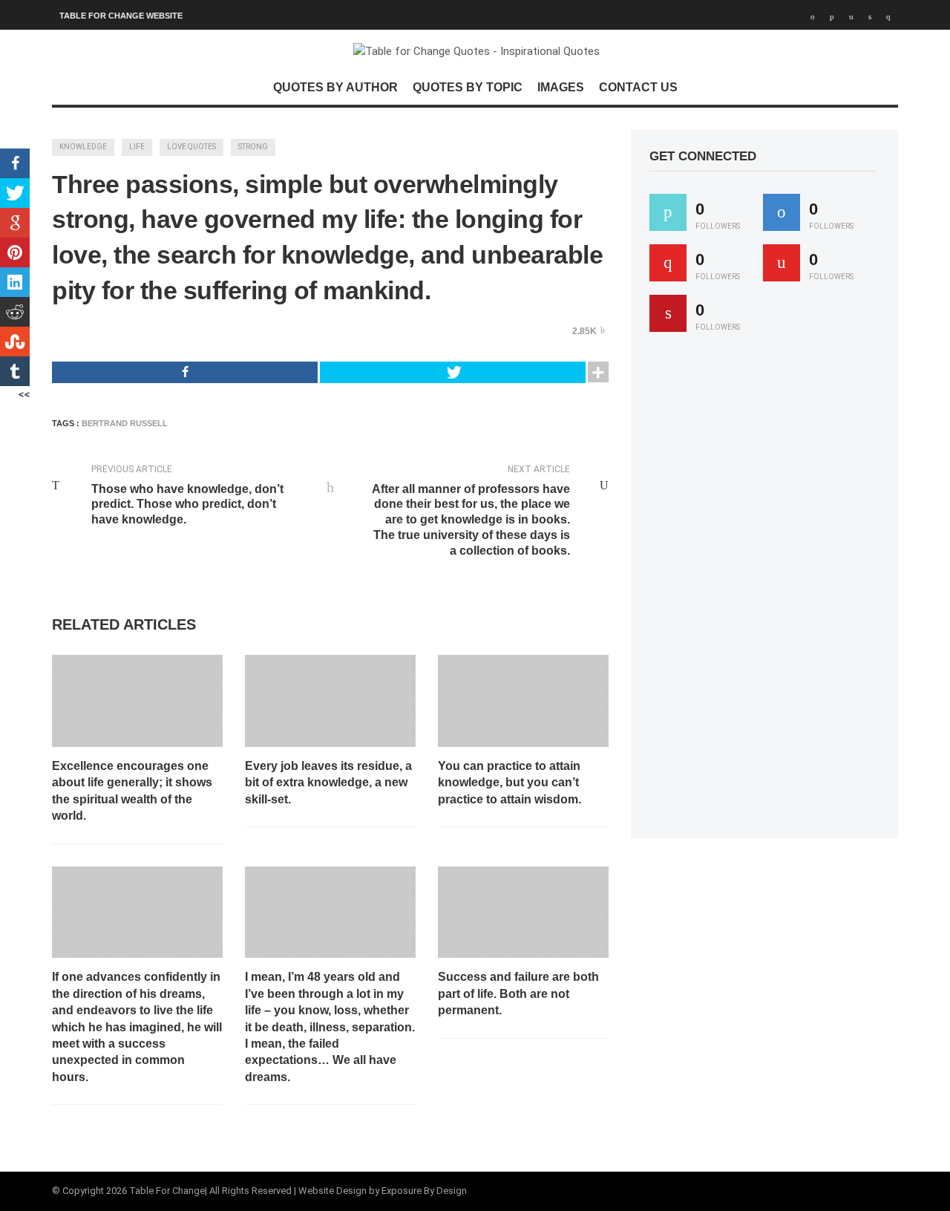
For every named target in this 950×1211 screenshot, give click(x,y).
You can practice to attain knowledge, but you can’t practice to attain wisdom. (509, 783)
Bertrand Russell (125, 423)
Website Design (332, 1190)
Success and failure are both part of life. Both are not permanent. (518, 993)
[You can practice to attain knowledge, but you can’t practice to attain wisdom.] (523, 701)
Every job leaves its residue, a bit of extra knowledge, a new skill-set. (328, 783)
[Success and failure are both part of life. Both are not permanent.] (523, 912)
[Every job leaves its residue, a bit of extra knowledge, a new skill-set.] (330, 701)
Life (137, 147)
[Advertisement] (760, 592)
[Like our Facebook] (781, 212)
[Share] (185, 372)
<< (24, 394)
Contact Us (638, 87)
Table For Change (167, 1190)
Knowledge (83, 147)
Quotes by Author (335, 87)
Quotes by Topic (467, 87)
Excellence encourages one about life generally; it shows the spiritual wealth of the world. (132, 791)
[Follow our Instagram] (781, 262)
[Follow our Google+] (668, 262)
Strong (253, 147)
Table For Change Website (121, 15)
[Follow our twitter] (668, 212)
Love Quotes (191, 147)
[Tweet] (453, 372)
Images (560, 87)
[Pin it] (668, 313)
